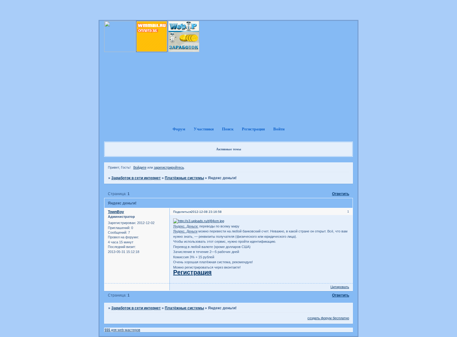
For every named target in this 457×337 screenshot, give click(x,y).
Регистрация (192, 272)
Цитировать (339, 287)
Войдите (139, 167)
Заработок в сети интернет (136, 178)
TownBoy (116, 212)
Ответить (340, 194)
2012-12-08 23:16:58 (206, 211)
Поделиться (182, 211)
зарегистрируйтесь (169, 167)
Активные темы (228, 149)
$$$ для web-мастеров (122, 330)
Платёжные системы (184, 178)
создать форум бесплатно (328, 318)
